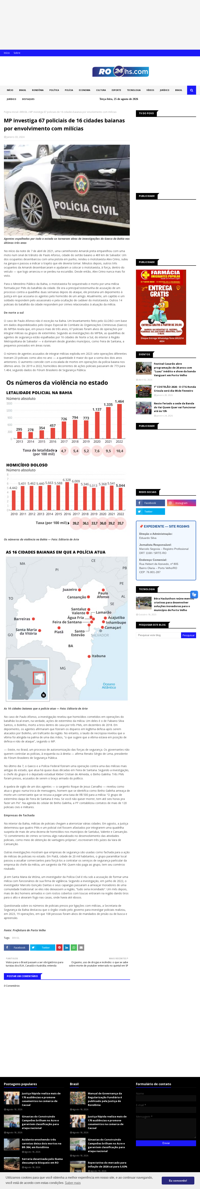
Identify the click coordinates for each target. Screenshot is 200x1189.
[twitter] (150, 511)
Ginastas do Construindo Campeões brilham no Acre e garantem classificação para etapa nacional (40, 1122)
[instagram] (181, 503)
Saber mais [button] (73, 1183)
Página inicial (11, 112)
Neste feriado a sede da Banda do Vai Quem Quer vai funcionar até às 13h (175, 407)
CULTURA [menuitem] (101, 90)
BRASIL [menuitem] (22, 90)
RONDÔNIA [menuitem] (38, 90)
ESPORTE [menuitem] (116, 90)
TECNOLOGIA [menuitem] (134, 90)
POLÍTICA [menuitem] (54, 90)
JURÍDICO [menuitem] (164, 90)
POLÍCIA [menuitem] (69, 90)
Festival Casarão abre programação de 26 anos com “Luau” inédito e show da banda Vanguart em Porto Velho (175, 369)
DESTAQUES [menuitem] (28, 99)
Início (7, 53)
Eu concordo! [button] (178, 1180)
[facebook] (150, 503)
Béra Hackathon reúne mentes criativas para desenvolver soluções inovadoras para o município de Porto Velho (174, 604)
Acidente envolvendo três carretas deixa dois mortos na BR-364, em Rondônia (41, 1143)
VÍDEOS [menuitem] (150, 90)
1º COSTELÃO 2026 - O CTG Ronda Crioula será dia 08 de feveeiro (175, 388)
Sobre (17, 53)
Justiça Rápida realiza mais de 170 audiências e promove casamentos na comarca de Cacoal (41, 1099)
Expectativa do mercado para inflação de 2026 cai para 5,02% (107, 1164)
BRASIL (24, 112)
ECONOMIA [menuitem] (84, 90)
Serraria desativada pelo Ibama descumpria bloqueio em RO (42, 1161)
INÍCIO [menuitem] (10, 90)
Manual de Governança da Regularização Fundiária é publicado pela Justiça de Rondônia (105, 1099)
